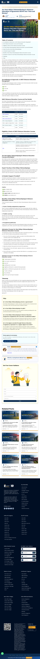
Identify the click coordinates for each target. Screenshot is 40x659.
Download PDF (19, 341)
